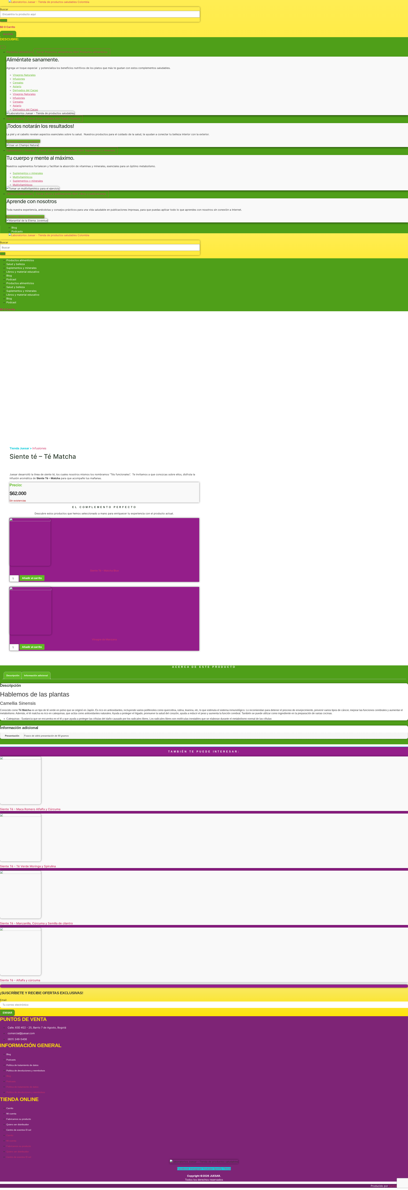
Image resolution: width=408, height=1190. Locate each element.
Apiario (17, 86)
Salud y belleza (15, 264)
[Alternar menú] (2, 47)
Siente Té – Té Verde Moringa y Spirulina (28, 866)
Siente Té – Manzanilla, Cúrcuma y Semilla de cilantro (36, 923)
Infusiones (19, 78)
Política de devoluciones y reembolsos (25, 1070)
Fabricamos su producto (18, 1119)
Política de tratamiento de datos (22, 1065)
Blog (9, 275)
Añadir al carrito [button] (32, 578)
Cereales (18, 82)
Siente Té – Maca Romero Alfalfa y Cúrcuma (30, 809)
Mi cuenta (11, 1113)
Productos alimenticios (20, 260)
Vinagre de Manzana (104, 639)
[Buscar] (3, 20)
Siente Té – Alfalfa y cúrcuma (20, 980)
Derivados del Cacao (25, 90)
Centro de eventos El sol (18, 1130)
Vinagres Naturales (24, 75)
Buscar (4, 9)
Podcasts (11, 1059)
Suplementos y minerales (28, 173)
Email (3, 1000)
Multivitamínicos (22, 177)
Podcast (11, 279)
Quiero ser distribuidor (17, 1124)
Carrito (9, 1108)
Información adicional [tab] (36, 675)
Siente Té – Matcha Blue (104, 570)
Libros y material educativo (22, 271)
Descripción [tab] (12, 675)
